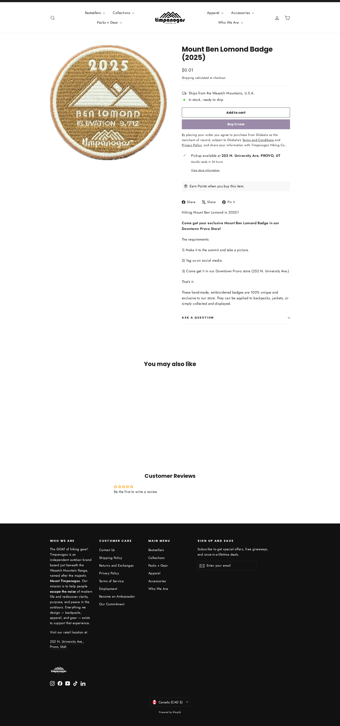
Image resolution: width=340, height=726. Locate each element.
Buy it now (236, 124)
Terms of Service (111, 581)
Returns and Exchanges (116, 565)
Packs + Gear (108, 22)
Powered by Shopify (170, 712)
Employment (108, 588)
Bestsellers (93, 12)
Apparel (214, 12)
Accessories (241, 12)
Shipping (188, 78)
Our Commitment (111, 604)
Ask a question (198, 318)
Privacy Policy (109, 573)
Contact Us (107, 550)
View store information (205, 170)
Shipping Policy (110, 557)
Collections (122, 12)
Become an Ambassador (117, 596)
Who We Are (229, 22)
